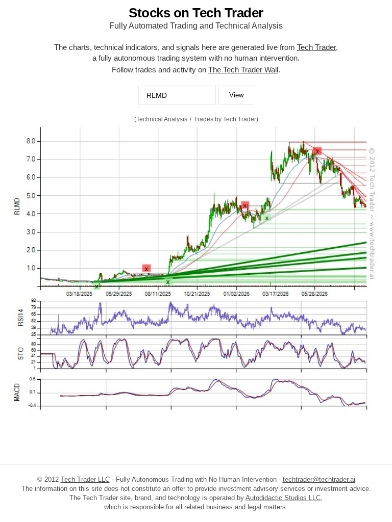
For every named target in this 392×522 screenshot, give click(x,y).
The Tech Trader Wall (243, 69)
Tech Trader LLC (85, 479)
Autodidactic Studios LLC (283, 498)
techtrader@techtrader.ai (319, 479)
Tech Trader (316, 47)
